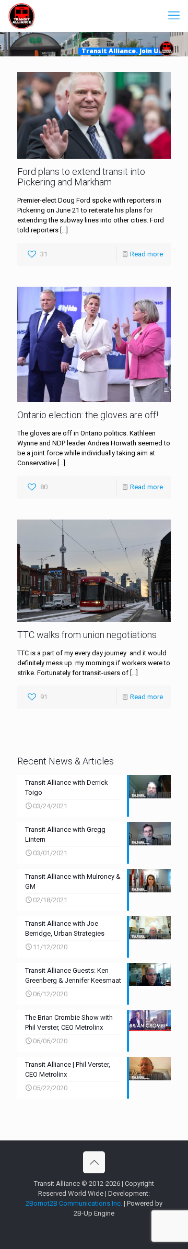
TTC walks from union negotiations (87, 634)
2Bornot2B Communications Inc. (74, 1203)
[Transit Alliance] (21, 16)
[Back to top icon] (94, 1162)
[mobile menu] (174, 16)
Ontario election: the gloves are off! (87, 414)
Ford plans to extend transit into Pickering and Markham (81, 176)
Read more (146, 254)
